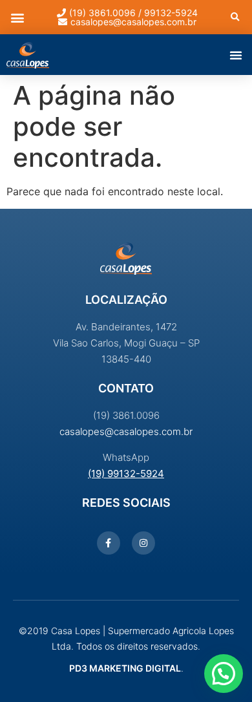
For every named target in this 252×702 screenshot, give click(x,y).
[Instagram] (143, 543)
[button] (17, 17)
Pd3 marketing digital (125, 668)
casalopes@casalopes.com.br (126, 431)
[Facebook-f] (108, 543)
